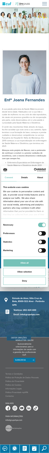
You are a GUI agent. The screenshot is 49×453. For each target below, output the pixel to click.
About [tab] (40, 177)
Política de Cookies (13, 385)
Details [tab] (24, 177)
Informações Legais (13, 389)
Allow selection (24, 272)
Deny (24, 281)
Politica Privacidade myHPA (16, 392)
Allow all (24, 263)
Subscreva (20, 360)
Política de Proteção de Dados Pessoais (22, 377)
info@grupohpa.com (13, 420)
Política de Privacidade (14, 381)
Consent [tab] (9, 177)
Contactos (9, 396)
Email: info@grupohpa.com (26, 314)
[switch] (42, 233)
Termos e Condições (14, 374)
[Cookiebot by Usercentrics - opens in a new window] (34, 170)
